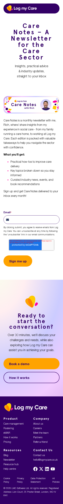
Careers (37, 428)
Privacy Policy (20, 480)
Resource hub (11, 464)
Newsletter (9, 459)
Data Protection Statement (38, 480)
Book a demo (19, 364)
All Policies (55, 480)
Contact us (39, 455)
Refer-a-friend (40, 441)
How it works (19, 378)
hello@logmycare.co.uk (45, 459)
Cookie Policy (7, 480)
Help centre (10, 468)
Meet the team (41, 432)
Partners (37, 437)
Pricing (7, 441)
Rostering (9, 428)
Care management (14, 423)
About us (38, 423)
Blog (6, 455)
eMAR (7, 432)
